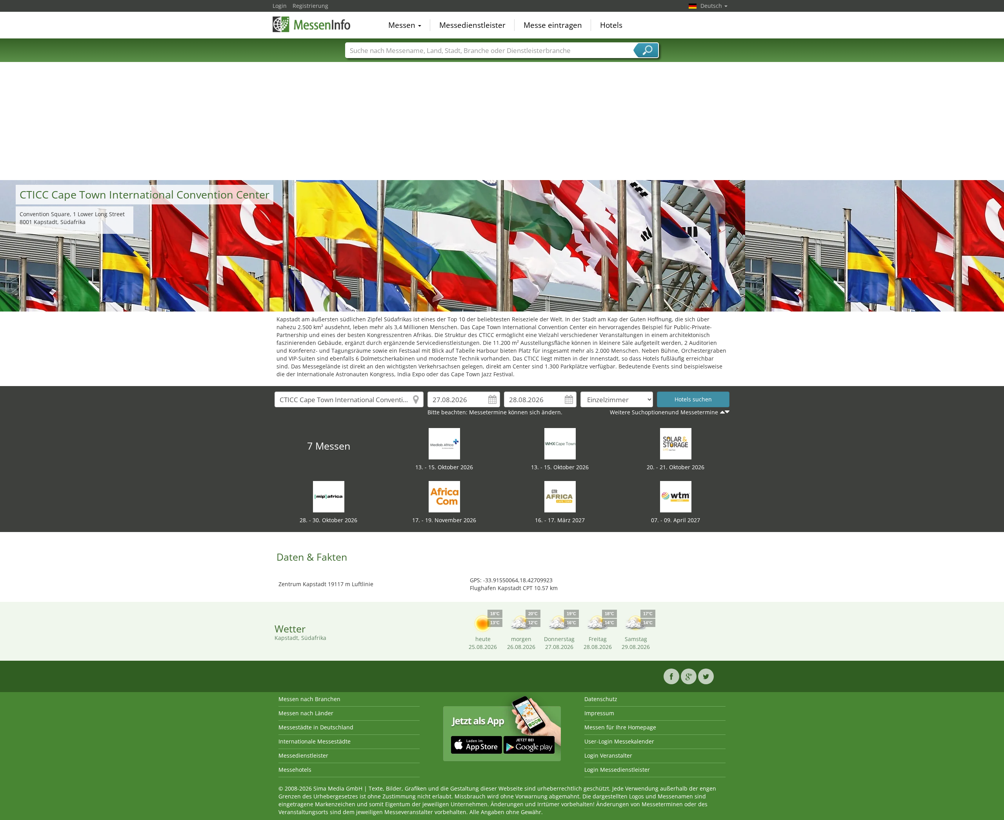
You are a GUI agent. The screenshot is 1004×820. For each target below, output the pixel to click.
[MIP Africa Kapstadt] (328, 496)
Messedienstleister (472, 25)
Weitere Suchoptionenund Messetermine (664, 412)
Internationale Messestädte (314, 741)
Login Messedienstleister (617, 769)
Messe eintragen (553, 25)
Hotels (611, 25)
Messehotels (294, 769)
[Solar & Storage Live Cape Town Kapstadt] (675, 443)
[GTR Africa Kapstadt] (560, 496)
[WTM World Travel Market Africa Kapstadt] (675, 496)
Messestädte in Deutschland (315, 727)
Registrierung (310, 5)
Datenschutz (600, 699)
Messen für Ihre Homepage (620, 727)
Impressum (599, 713)
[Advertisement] (502, 121)
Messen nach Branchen (309, 699)
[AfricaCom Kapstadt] (444, 496)
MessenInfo (312, 24)
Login (280, 5)
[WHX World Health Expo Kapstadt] (560, 443)
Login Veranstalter (608, 755)
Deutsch (712, 5)
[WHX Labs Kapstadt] (444, 443)
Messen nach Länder (305, 713)
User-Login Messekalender (619, 741)
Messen (402, 25)
